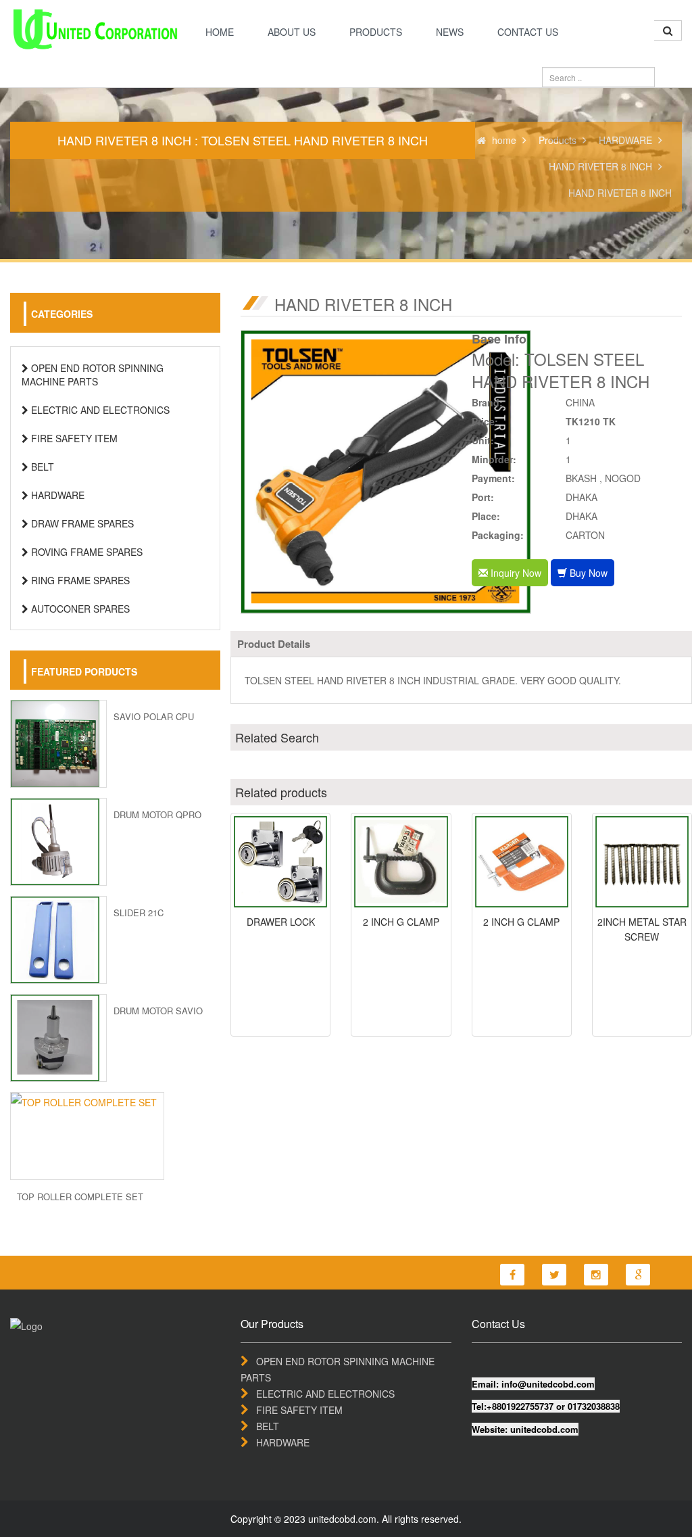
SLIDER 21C (139, 912)
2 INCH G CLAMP (401, 921)
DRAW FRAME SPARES (81, 523)
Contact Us (527, 32)
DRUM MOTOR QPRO (157, 814)
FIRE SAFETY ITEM (73, 438)
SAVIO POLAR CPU (154, 716)
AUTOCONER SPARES (79, 608)
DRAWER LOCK (281, 921)
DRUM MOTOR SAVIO (158, 1010)
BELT (41, 466)
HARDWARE (625, 140)
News (450, 32)
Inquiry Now (514, 573)
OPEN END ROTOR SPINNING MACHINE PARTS (93, 374)
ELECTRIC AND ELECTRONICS (99, 410)
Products (375, 32)
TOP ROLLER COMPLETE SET (80, 1196)
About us (292, 32)
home (219, 32)
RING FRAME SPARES (79, 580)
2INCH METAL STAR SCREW (642, 929)
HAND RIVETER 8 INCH (600, 166)
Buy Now (587, 573)
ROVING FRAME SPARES (85, 552)
